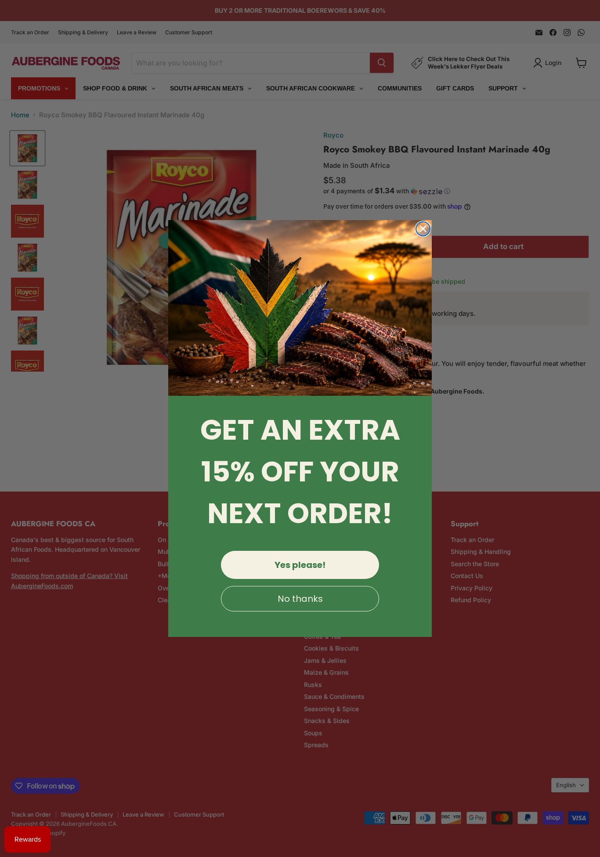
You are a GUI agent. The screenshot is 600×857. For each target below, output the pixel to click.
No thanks (300, 599)
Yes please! (300, 565)
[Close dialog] (423, 229)
